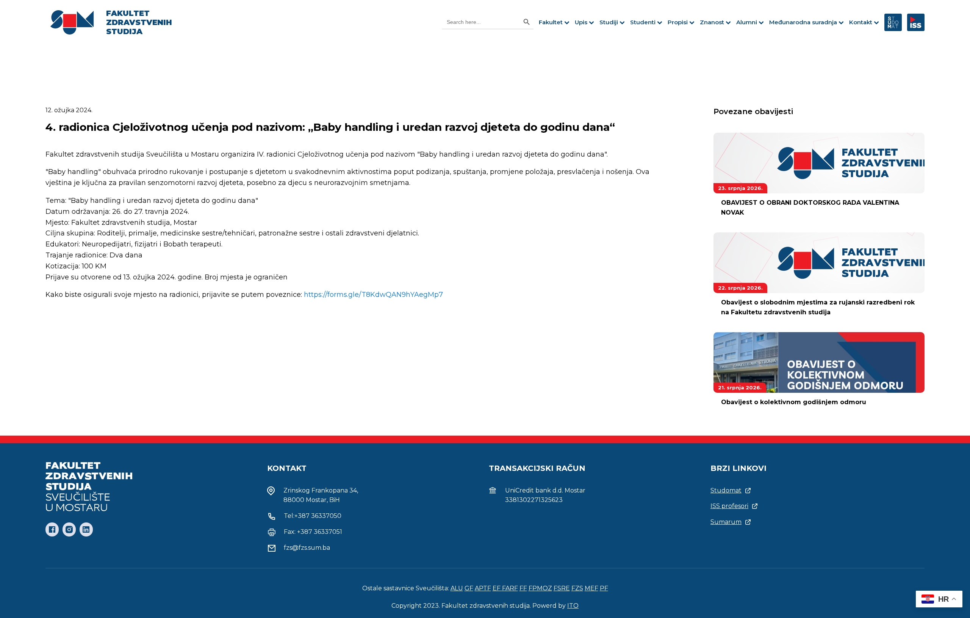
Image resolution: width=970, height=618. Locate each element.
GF (469, 588)
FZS (577, 588)
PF (604, 588)
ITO (573, 605)
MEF (591, 588)
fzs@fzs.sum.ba (307, 547)
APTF (483, 588)
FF (523, 588)
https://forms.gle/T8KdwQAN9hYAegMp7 (373, 294)
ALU (457, 588)
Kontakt (860, 22)
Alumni (746, 22)
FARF (510, 588)
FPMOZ (540, 588)
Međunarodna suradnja (803, 22)
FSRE (562, 588)
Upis (581, 22)
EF (497, 588)
